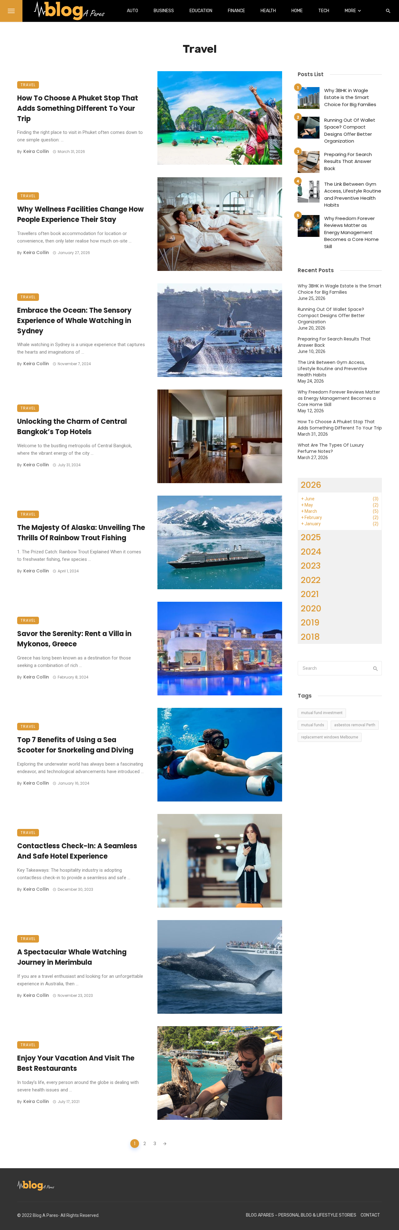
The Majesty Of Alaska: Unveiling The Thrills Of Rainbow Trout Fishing (81, 533)
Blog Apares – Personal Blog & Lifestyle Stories (301, 1215)
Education (201, 10)
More (350, 10)
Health (268, 10)
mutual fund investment (322, 713)
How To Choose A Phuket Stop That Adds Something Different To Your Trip (77, 108)
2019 (310, 622)
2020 (311, 608)
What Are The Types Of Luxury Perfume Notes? (331, 448)
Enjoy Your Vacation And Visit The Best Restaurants (75, 1063)
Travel (28, 84)
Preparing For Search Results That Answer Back (348, 161)
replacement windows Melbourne (329, 737)
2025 (311, 537)
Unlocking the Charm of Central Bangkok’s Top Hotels (72, 427)
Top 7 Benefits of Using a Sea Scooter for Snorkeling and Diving (75, 745)
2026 (311, 485)
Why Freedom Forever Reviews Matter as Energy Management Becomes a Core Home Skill (351, 232)
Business (164, 10)
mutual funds (312, 725)
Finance (236, 10)
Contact (370, 1215)
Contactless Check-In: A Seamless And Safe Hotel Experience (77, 851)
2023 (311, 566)
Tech (323, 10)
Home (297, 10)
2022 (310, 580)
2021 (310, 594)
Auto (132, 10)
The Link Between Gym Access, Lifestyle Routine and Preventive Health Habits (352, 194)
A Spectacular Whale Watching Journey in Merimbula (72, 957)
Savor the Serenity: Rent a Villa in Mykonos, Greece (74, 639)
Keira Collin (36, 151)
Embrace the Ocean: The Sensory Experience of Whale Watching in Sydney (74, 321)
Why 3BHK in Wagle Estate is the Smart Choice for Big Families (350, 97)
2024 (311, 552)
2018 (310, 637)
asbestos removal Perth (354, 725)
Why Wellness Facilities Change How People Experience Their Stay (80, 214)
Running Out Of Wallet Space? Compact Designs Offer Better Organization (349, 131)
